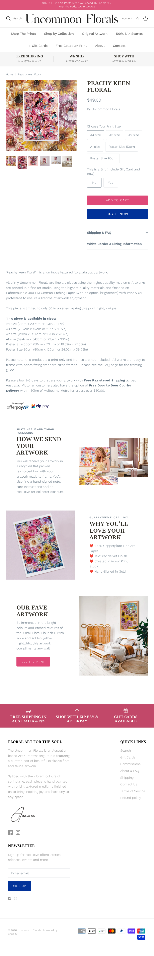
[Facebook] (10, 832)
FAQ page (111, 365)
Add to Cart (117, 200)
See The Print (33, 661)
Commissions (130, 764)
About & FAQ (129, 771)
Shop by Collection (59, 34)
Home (9, 74)
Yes (110, 182)
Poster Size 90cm (103, 158)
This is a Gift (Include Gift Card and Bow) (113, 171)
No (94, 182)
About (100, 46)
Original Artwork (94, 34)
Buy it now (117, 214)
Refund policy (130, 798)
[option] (41, 115)
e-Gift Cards (38, 46)
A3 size (114, 135)
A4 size (95, 135)
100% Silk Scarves (129, 34)
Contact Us (128, 784)
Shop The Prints (23, 34)
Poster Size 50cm (121, 147)
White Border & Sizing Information (114, 244)
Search (125, 750)
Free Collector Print (71, 46)
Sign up (19, 886)
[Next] (72, 115)
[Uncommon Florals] (72, 18)
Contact (119, 46)
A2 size (133, 135)
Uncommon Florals (106, 109)
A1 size (95, 147)
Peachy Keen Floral (30, 74)
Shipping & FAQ (99, 232)
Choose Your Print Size (104, 126)
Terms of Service (132, 791)
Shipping (127, 778)
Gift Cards (127, 757)
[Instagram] (18, 832)
